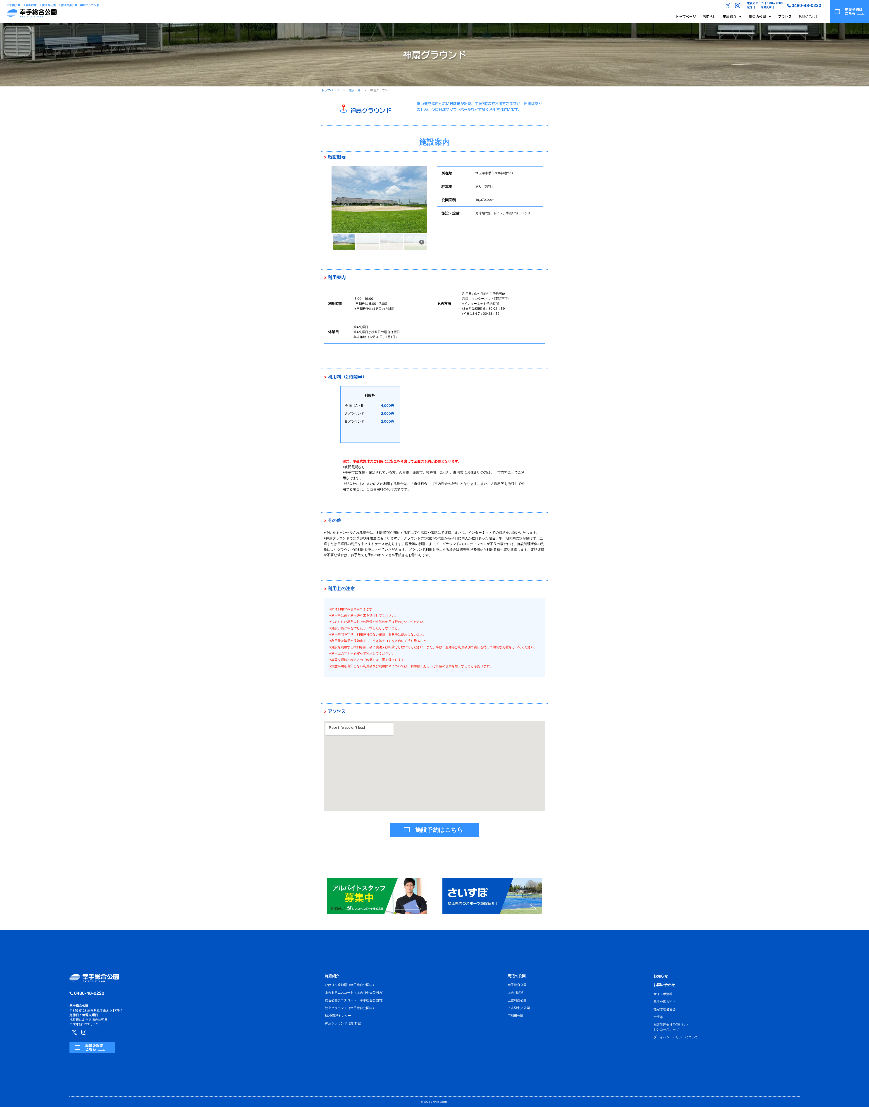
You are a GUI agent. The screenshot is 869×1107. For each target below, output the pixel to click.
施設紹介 (729, 16)
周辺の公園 (757, 16)
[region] (379, 208)
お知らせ (709, 16)
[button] (344, 242)
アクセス (785, 16)
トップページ (686, 16)
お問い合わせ (808, 16)
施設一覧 (354, 90)
